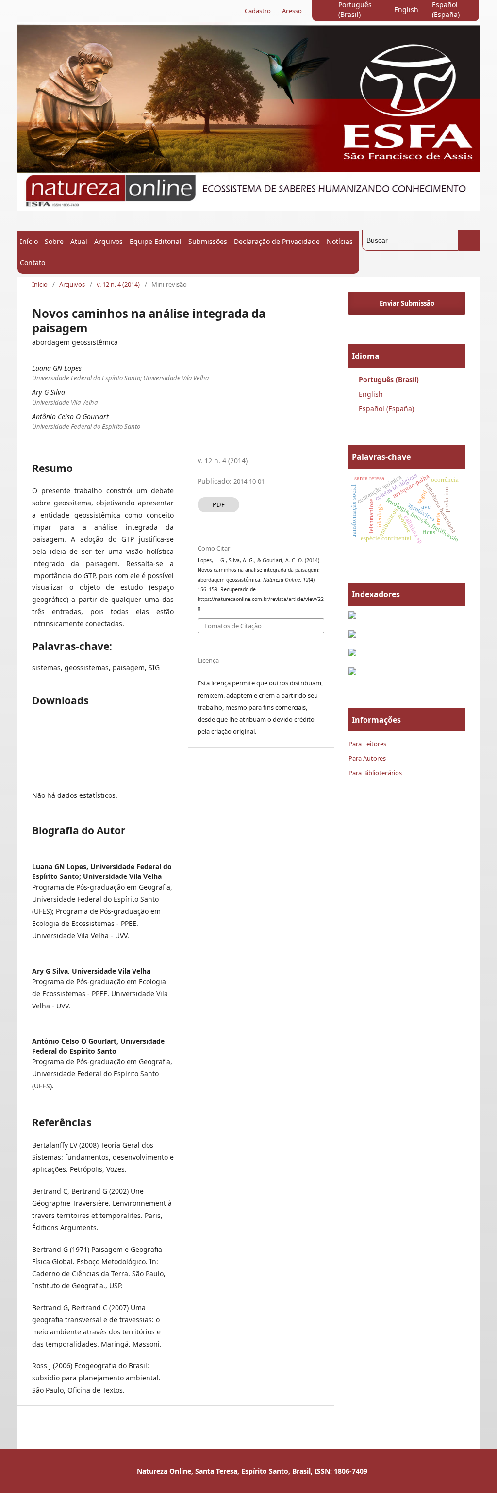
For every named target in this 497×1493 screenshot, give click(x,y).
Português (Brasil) (355, 9)
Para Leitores (367, 743)
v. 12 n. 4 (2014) (118, 284)
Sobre (54, 241)
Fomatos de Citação (233, 625)
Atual (78, 241)
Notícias (340, 241)
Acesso (292, 10)
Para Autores (367, 758)
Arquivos (108, 241)
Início (29, 241)
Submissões (207, 241)
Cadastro (258, 10)
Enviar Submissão (407, 303)
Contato (32, 262)
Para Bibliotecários (375, 772)
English (406, 9)
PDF (219, 504)
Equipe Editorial (156, 241)
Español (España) (446, 9)
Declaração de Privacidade (277, 241)
